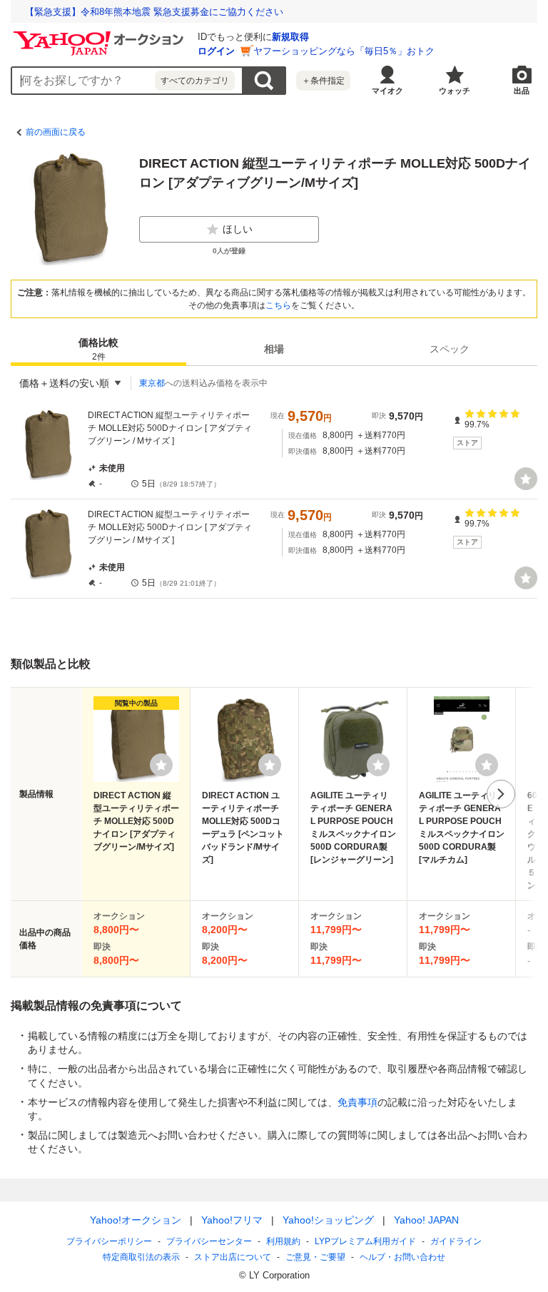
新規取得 (290, 36)
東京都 (152, 383)
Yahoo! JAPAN (426, 1220)
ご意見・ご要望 (315, 1257)
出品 (521, 90)
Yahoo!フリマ (232, 1220)
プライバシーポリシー (109, 1241)
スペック (450, 349)
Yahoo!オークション (135, 1220)
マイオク (387, 90)
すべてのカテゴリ (195, 81)
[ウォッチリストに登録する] (161, 764)
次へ (501, 794)
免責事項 (357, 1102)
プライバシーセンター (209, 1241)
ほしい (238, 229)
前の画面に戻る (56, 132)
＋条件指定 (323, 81)
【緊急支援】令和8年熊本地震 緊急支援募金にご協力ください (154, 11)
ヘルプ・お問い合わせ (402, 1257)
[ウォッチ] (525, 478)
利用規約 (283, 1241)
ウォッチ (454, 90)
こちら (278, 305)
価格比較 (98, 349)
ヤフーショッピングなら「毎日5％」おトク (344, 51)
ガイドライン (456, 1241)
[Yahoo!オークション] (101, 35)
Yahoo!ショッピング (328, 1220)
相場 (274, 349)
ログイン (216, 51)
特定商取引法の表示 (141, 1257)
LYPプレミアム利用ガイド (365, 1241)
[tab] (98, 348)
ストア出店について (232, 1257)
